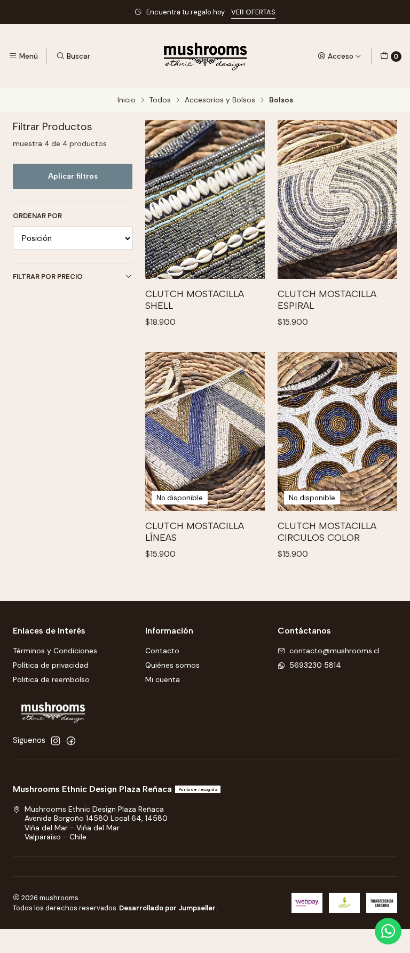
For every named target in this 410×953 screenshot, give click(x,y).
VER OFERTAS (253, 12)
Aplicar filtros (73, 176)
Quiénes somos (172, 665)
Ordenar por (37, 216)
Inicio (126, 100)
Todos (160, 100)
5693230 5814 (315, 665)
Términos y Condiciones (55, 650)
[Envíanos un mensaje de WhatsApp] (388, 931)
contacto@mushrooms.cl (334, 650)
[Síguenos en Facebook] (71, 740)
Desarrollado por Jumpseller (167, 907)
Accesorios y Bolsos (220, 100)
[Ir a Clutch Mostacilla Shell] (205, 199)
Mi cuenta (162, 679)
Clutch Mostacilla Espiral (327, 299)
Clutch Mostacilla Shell (194, 299)
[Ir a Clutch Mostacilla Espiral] (337, 199)
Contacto (162, 650)
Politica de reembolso (51, 679)
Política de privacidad (51, 665)
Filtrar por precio (48, 276)
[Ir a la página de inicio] (205, 56)
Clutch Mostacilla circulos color (327, 531)
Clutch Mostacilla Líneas (194, 531)
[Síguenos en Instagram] (55, 740)
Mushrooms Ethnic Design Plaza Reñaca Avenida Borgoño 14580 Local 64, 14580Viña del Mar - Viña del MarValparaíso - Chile (96, 823)
